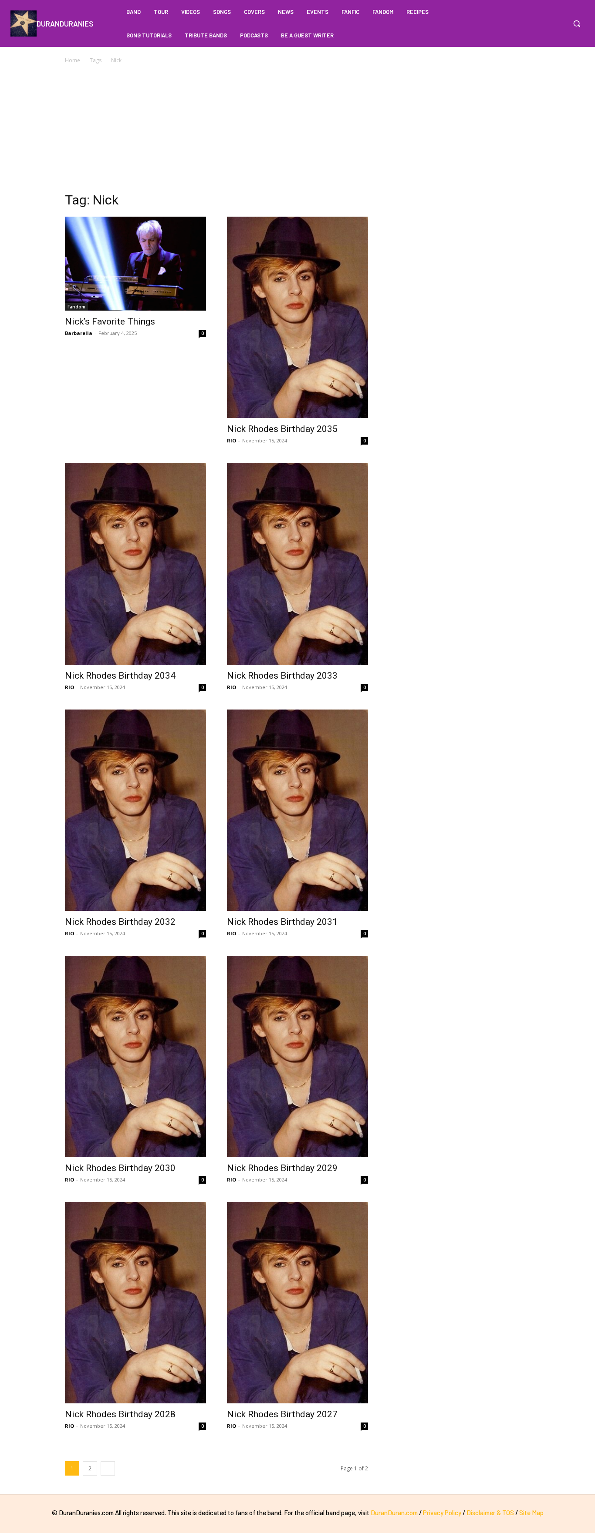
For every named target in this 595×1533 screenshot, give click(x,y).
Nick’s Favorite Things (110, 321)
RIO (231, 440)
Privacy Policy (442, 1512)
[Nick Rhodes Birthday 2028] (135, 1302)
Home (72, 60)
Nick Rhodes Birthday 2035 (282, 429)
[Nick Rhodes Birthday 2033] (297, 563)
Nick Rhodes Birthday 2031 (282, 922)
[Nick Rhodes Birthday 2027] (297, 1302)
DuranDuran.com (394, 1512)
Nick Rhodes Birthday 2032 (120, 922)
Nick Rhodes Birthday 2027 (282, 1414)
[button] (577, 23)
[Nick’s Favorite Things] (135, 264)
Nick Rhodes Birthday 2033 (282, 675)
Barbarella (78, 333)
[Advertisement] (297, 130)
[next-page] (108, 1468)
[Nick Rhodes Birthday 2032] (135, 810)
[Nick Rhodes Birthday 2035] (297, 317)
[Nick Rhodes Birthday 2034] (135, 563)
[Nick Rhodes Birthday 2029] (297, 1056)
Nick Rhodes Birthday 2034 (120, 675)
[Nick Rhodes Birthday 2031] (297, 810)
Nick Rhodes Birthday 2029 (282, 1168)
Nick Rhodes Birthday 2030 (120, 1168)
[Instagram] (557, 23)
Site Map (531, 1512)
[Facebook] (541, 23)
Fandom (76, 307)
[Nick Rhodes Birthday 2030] (135, 1056)
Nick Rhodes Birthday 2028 (120, 1414)
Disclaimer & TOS (491, 1512)
